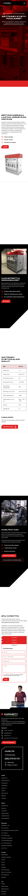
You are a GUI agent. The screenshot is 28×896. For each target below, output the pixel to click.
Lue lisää (5, 146)
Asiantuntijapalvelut (5, 818)
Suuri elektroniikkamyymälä (6, 840)
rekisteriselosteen (7, 675)
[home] (7, 3)
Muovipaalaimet (4, 783)
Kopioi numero (12, 765)
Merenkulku (3, 877)
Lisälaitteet (3, 798)
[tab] (14, 645)
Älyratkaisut (3, 808)
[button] (24, 3)
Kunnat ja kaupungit (5, 869)
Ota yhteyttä (6, 301)
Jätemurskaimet (4, 793)
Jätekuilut (3, 790)
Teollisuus (3, 859)
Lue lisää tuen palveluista (9, 555)
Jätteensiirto (4, 788)
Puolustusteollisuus (5, 874)
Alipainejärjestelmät (5, 780)
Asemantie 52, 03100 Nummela (11, 738)
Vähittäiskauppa (4, 854)
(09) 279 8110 (7, 735)
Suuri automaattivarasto (6, 843)
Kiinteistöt (3, 867)
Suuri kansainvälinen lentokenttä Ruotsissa (9, 830)
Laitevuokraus (4, 810)
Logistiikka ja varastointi (6, 857)
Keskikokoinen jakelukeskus (6, 845)
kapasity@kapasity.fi (8, 733)
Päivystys (3, 883)
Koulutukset (3, 893)
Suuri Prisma (4, 848)
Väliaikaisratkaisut (5, 813)
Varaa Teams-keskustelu (8, 742)
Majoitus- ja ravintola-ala (6, 872)
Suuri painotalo (4, 833)
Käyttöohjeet (3, 891)
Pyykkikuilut (3, 795)
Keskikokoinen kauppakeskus (7, 838)
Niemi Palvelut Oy (4, 828)
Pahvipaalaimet (4, 785)
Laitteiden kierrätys (5, 815)
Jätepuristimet (4, 778)
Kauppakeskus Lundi (5, 825)
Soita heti (11, 762)
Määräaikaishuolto (5, 889)
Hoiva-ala (3, 862)
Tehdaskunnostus (4, 805)
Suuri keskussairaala (5, 835)
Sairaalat (3, 864)
